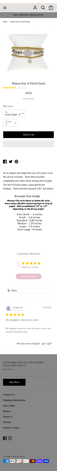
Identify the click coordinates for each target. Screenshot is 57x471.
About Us (8, 416)
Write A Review (28, 276)
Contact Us (9, 394)
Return (6, 411)
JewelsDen (21, 457)
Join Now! (14, 382)
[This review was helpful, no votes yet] (43, 343)
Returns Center (11, 427)
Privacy (7, 422)
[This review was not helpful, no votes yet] (48, 343)
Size (6, 112)
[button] (28, 143)
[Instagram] (10, 438)
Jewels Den (30, 99)
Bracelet (10, 106)
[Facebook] (5, 438)
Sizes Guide (9, 405)
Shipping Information (14, 400)
